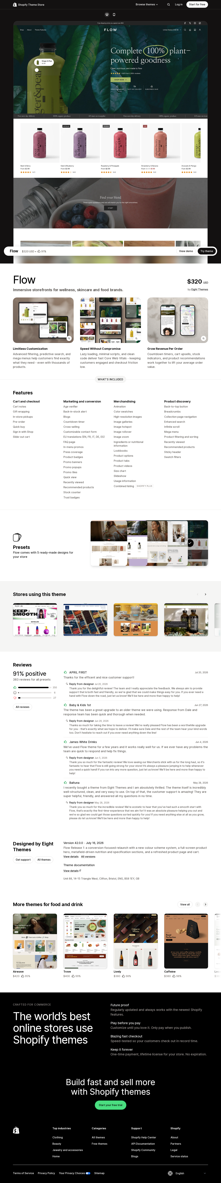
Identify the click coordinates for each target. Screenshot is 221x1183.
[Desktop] (107, 14)
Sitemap (99, 1173)
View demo (186, 251)
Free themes (99, 1143)
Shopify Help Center (143, 1137)
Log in (178, 4)
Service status (179, 1156)
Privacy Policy (46, 1173)
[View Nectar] (129, 543)
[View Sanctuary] (109, 543)
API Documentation (143, 1143)
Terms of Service (23, 1173)
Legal (174, 1150)
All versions (88, 856)
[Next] (205, 594)
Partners (176, 1143)
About (174, 1137)
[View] (35, 620)
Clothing (57, 1137)
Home (56, 1156)
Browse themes (145, 4)
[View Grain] (169, 543)
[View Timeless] (149, 543)
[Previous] (197, 594)
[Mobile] (114, 14)
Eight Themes (199, 289)
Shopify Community (143, 1150)
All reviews (22, 707)
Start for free (197, 4)
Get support (23, 859)
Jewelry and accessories (67, 1150)
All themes (43, 859)
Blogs (134, 1156)
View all (185, 904)
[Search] (168, 4)
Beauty (56, 1143)
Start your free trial (110, 1105)
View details (70, 856)
